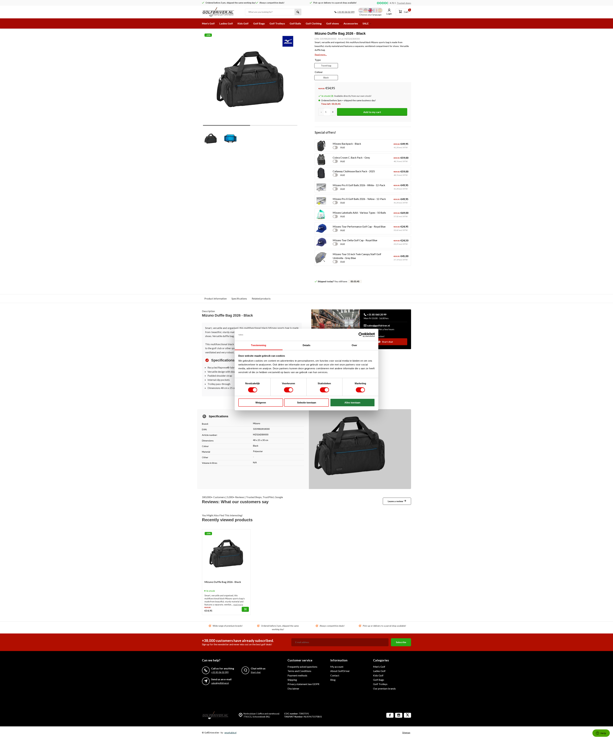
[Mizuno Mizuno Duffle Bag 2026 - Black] (226, 553)
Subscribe (401, 642)
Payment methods (297, 675)
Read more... (321, 54)
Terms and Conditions (299, 670)
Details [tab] (306, 345)
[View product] (245, 609)
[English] (370, 10)
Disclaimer (293, 688)
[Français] (375, 10)
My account (336, 666)
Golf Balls (295, 23)
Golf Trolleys (277, 23)
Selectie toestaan (306, 402)
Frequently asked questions (302, 666)
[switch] (288, 389)
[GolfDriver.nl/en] (221, 12)
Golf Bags (259, 23)
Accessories (351, 23)
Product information (215, 298)
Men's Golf (208, 23)
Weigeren (260, 402)
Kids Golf (243, 23)
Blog (333, 679)
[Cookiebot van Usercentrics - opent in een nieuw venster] (361, 334)
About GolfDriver (340, 670)
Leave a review (395, 501)
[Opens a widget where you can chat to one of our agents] (601, 733)
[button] (292, 77)
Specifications (239, 298)
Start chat (387, 341)
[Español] (380, 10)
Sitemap (406, 732)
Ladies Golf (226, 23)
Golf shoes (332, 23)
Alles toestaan (352, 402)
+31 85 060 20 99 (376, 314)
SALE (366, 23)
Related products (261, 298)
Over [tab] (354, 345)
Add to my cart (372, 112)
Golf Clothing (314, 23)
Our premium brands (384, 688)
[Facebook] (390, 715)
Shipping (292, 679)
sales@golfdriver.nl (378, 325)
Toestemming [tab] (258, 345)
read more (238, 604)
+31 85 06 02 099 (346, 12)
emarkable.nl (230, 732)
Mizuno (256, 423)
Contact (334, 675)
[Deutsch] (365, 10)
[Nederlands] (361, 10)
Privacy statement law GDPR (303, 684)
